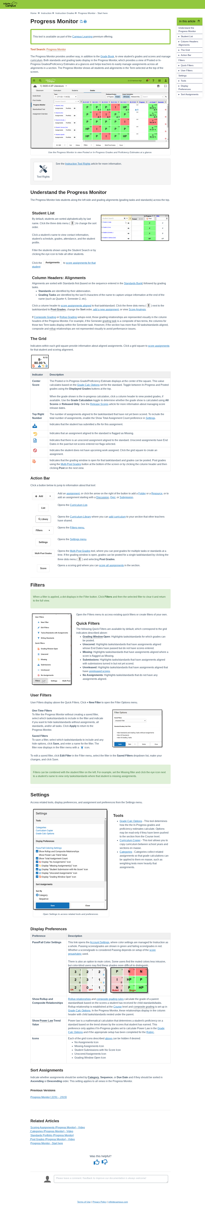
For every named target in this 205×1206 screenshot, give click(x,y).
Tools (183, 80)
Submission (126, 497)
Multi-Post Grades (71, 464)
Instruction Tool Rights (77, 163)
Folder (142, 493)
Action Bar (186, 55)
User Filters (187, 70)
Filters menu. (77, 527)
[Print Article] (85, 21)
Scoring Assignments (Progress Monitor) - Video (57, 1127)
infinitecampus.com (118, 1202)
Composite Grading (45, 317)
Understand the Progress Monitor (187, 30)
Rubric (150, 1032)
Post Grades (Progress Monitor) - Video (52, 1139)
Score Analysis (137, 309)
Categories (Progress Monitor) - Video (51, 1131)
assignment (73, 493)
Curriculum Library (80, 516)
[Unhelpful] (104, 1163)
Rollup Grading (68, 317)
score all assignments (111, 565)
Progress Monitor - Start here (46, 1143)
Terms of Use (84, 1202)
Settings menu (78, 539)
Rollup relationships (79, 999)
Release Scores (99, 404)
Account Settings (99, 942)
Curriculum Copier (130, 840)
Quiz (112, 497)
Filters (181, 60)
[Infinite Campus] (11, 3)
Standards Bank (133, 283)
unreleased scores (99, 671)
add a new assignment (106, 309)
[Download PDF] (81, 21)
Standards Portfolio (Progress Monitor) (52, 1135)
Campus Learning (82, 36)
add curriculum (117, 516)
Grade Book (107, 56)
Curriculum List (78, 505)
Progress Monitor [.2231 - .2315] (48, 1097)
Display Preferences (184, 87)
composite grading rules (110, 999)
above (109, 1038)
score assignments (158, 345)
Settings (182, 75)
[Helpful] (97, 1163)
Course (117, 1006)
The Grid (185, 50)
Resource (156, 493)
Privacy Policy (100, 1202)
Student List (187, 36)
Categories (126, 851)
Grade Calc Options (88, 385)
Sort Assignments (189, 94)
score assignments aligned (76, 305)
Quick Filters (187, 65)
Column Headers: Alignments (188, 43)
